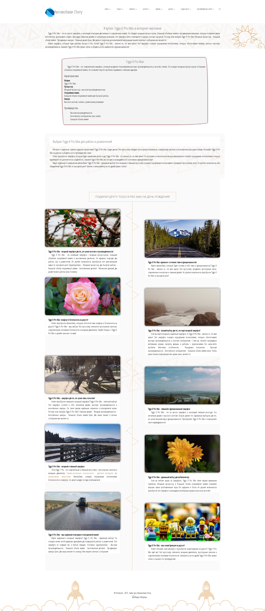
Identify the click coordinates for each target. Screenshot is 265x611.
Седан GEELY (185, 9)
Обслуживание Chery (204, 9)
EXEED (107, 9)
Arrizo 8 (132, 9)
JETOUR (145, 9)
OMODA (158, 9)
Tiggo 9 (119, 9)
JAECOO (170, 9)
